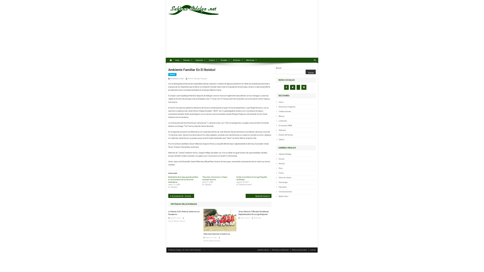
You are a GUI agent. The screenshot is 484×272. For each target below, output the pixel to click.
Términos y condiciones (280, 250)
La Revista (283, 121)
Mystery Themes (207, 250)
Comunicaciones (285, 192)
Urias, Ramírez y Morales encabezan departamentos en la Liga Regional (253, 213)
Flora (281, 168)
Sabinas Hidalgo (285, 154)
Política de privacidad (299, 250)
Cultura (212, 60)
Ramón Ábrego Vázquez (197, 79)
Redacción (257, 218)
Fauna (281, 173)
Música (281, 116)
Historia (282, 164)
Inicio (177, 60)
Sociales (224, 60)
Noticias (186, 60)
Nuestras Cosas (261, 196)
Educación (283, 187)
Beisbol (172, 74)
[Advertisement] (242, 38)
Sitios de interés (285, 178)
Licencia (313, 250)
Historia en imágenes (287, 107)
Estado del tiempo (286, 135)
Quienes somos (263, 250)
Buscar (278, 68)
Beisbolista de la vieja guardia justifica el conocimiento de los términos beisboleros (183, 179)
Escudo (281, 159)
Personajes (283, 182)
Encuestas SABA (285, 126)
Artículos (236, 60)
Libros (281, 102)
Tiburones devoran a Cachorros (216, 234)
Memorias (250, 60)
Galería (281, 140)
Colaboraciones (285, 111)
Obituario (282, 130)
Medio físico (283, 196)
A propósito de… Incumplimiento (183, 196)
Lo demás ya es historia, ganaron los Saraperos (184, 213)
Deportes (199, 60)
